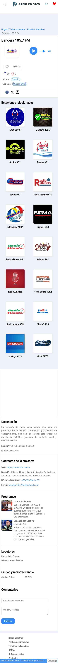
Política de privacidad (18, 642)
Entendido (52, 661)
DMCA (11, 650)
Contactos (13, 658)
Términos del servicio (18, 646)
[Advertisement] (29, 20)
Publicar (8, 621)
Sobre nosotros (15, 638)
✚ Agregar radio (16, 654)
